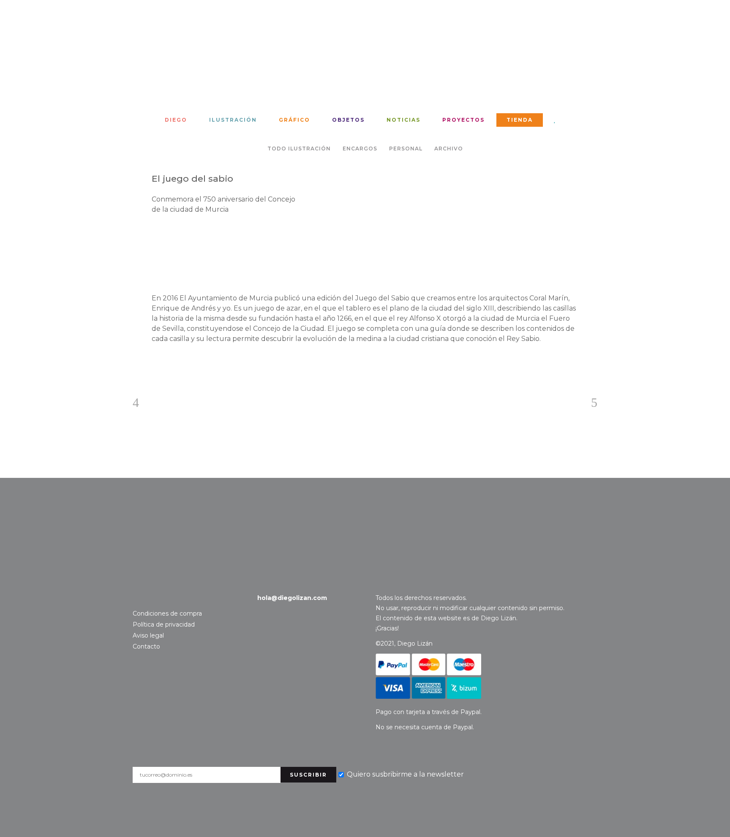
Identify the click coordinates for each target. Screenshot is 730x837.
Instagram (138, 598)
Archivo (448, 148)
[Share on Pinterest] (183, 361)
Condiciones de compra (167, 613)
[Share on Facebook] (156, 361)
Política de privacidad (164, 624)
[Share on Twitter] (169, 361)
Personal (405, 148)
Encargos (360, 148)
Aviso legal (148, 635)
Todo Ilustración (299, 148)
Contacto (40, 518)
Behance (150, 598)
